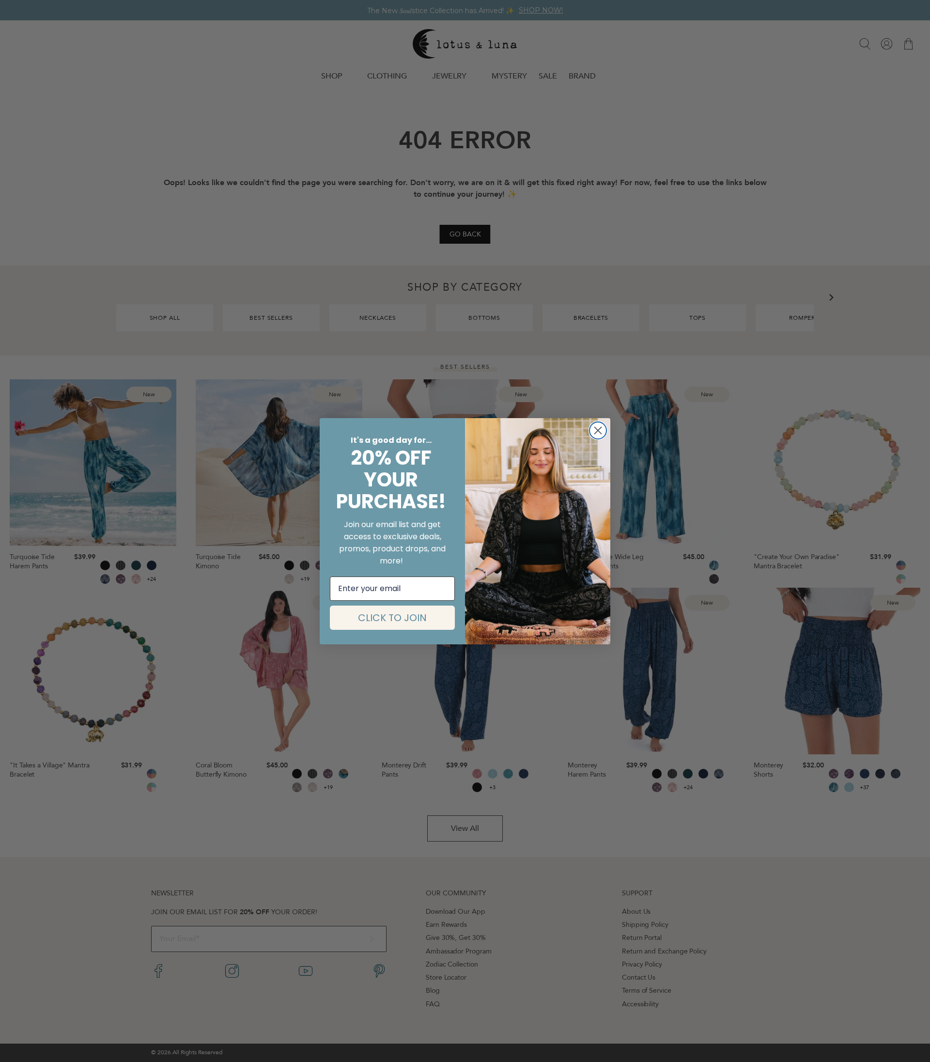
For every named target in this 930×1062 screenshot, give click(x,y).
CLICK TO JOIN (392, 618)
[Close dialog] (597, 430)
